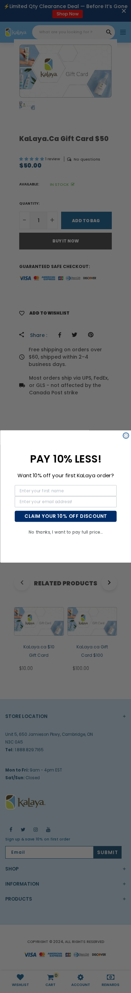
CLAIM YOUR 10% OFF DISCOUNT (65, 516)
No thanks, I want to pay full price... (65, 532)
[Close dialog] (126, 436)
